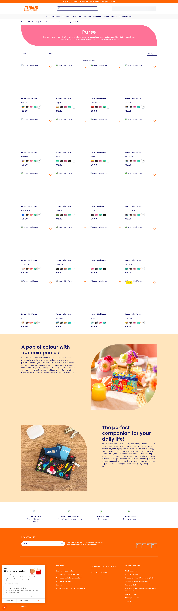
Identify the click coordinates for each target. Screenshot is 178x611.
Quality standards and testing (137, 581)
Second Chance (110, 16)
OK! (38, 600)
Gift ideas (66, 16)
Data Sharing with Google (13, 592)
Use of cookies (131, 594)
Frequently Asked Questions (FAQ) (139, 578)
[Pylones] (31, 8)
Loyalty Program (132, 574)
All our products (53, 16)
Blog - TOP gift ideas (99, 572)
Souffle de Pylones (63, 581)
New (74, 16)
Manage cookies (132, 598)
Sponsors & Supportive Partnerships (71, 588)
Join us (128, 601)
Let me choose (24, 600)
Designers (60, 585)
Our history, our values (65, 571)
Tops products (84, 16)
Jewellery (97, 16)
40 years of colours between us (69, 574)
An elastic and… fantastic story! (69, 578)
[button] (4, 607)
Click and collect (132, 571)
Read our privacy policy (11, 584)
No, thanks (9, 600)
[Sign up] (62, 543)
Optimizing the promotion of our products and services (22, 590)
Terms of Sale (131, 585)
